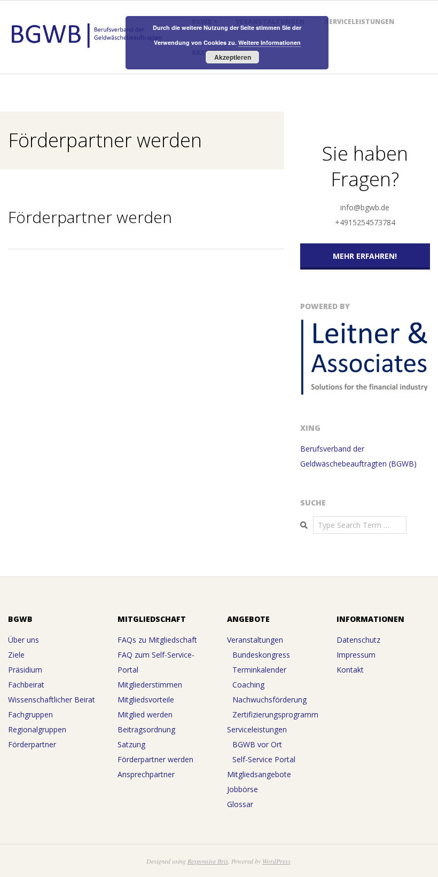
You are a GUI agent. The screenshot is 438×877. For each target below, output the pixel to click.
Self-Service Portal (263, 759)
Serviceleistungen (359, 21)
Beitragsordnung (146, 729)
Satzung (131, 744)
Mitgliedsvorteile (146, 699)
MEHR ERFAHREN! (365, 256)
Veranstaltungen (255, 640)
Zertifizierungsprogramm (275, 714)
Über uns (23, 640)
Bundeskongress (261, 655)
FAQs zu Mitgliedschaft (157, 640)
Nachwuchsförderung (269, 699)
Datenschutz (358, 640)
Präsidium (25, 670)
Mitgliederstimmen (150, 685)
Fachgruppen (30, 714)
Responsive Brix (207, 861)
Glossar (240, 804)
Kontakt (350, 670)
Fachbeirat (26, 685)
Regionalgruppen (37, 729)
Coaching (248, 685)
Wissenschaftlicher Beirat (51, 699)
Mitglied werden (145, 714)
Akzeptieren (232, 57)
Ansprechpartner (146, 774)
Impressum (356, 655)
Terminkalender (259, 670)
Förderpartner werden (155, 759)
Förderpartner (32, 744)
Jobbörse (242, 789)
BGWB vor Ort (257, 744)
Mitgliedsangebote (259, 774)
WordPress (276, 861)
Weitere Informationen (269, 42)
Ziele (16, 655)
